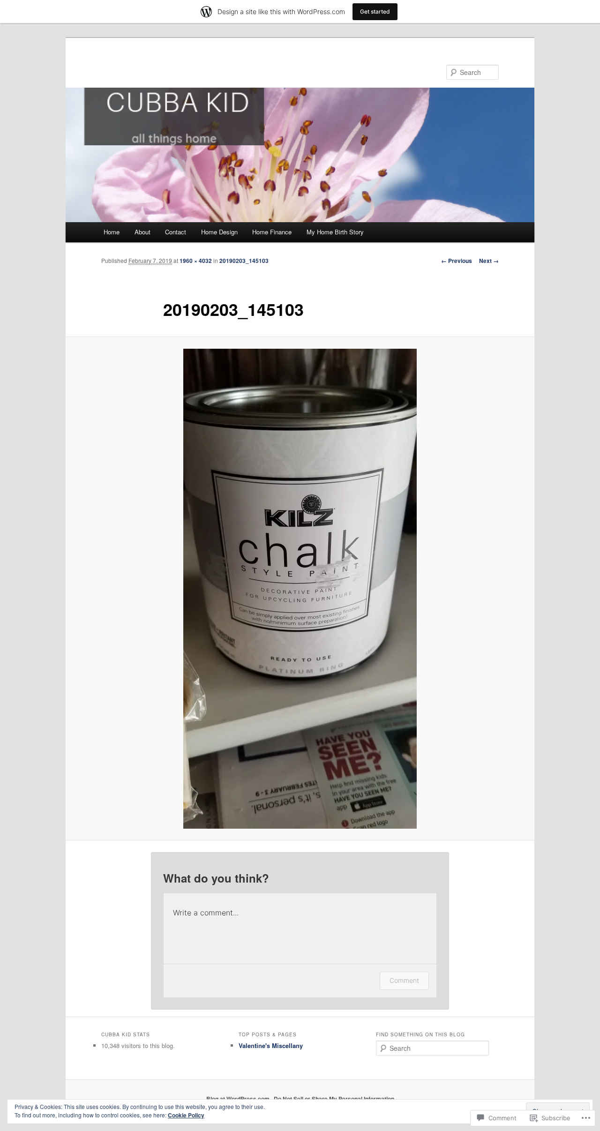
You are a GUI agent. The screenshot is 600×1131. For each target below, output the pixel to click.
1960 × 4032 (196, 260)
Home (112, 231)
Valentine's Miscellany (271, 1045)
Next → (489, 260)
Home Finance (272, 231)
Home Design (219, 231)
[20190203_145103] (300, 589)
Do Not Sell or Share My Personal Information (334, 1098)
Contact (175, 231)
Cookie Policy (186, 1115)
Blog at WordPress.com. (238, 1098)
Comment (404, 980)
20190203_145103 (244, 260)
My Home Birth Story (335, 231)
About (142, 231)
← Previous (456, 260)
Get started (375, 11)
